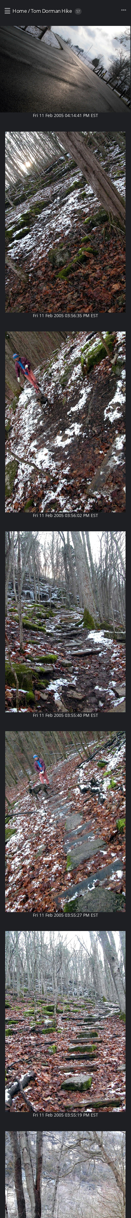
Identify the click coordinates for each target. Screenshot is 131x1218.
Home (19, 10)
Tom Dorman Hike (51, 10)
